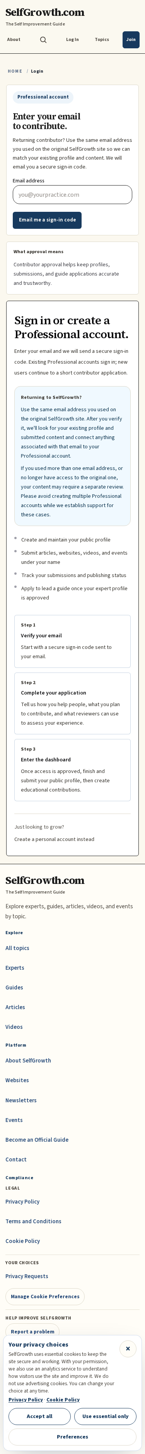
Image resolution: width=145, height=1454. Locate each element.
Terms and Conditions (33, 1221)
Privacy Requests (26, 1276)
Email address (28, 181)
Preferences (72, 1437)
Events (14, 1120)
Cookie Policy (22, 1241)
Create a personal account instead (54, 839)
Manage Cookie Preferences (45, 1296)
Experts (14, 968)
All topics (17, 948)
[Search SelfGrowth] (43, 39)
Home (15, 71)
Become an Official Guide (36, 1140)
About (13, 39)
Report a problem (33, 1331)
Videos (14, 1027)
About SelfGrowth (28, 1061)
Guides (14, 988)
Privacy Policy (22, 1202)
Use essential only (105, 1416)
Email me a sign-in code (47, 219)
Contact (16, 1160)
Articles (15, 1007)
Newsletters (21, 1100)
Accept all (39, 1416)
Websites (17, 1080)
